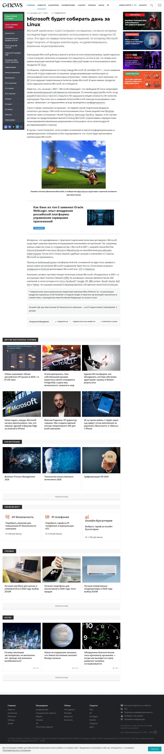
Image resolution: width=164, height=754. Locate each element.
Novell (105, 281)
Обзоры (11, 720)
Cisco (62, 281)
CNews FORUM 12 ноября (11, 17)
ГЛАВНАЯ (31, 5)
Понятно (154, 749)
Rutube (93, 720)
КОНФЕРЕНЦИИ (68, 5)
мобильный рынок (47, 262)
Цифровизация (10, 67)
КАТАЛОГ (143, 5)
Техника (39, 720)
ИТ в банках (9, 88)
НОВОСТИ (41, 5)
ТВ (108, 5)
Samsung (79, 114)
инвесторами (33, 253)
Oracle (112, 281)
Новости (11, 709)
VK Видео (94, 716)
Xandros (90, 114)
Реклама (67, 713)
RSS (125, 709)
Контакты (68, 720)
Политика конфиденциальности (138, 712)
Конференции (42, 709)
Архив (10, 723)
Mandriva (71, 250)
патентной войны (93, 54)
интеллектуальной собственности (50, 92)
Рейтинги (8, 115)
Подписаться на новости (84, 322)
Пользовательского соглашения (17, 750)
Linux (43, 64)
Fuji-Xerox (69, 114)
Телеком (8, 99)
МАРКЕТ (82, 5)
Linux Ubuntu (57, 250)
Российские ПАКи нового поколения (11, 61)
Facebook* (71, 281)
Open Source (82, 191)
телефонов (32, 269)
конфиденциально (95, 102)
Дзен (92, 727)
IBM (91, 281)
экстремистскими (89, 297)
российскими (104, 250)
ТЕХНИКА (92, 5)
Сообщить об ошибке (133, 716)
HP (86, 281)
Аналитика (53, 5)
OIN (66, 277)
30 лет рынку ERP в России (11, 47)
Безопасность (10, 78)
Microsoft (78, 61)
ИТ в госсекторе (10, 83)
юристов (97, 92)
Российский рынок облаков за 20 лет (11, 39)
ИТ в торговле (10, 94)
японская (39, 61)
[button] (151, 5)
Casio (42, 73)
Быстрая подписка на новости (137, 705)
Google (80, 281)
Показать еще (61, 497)
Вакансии (68, 716)
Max (91, 709)
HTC (81, 269)
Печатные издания (44, 727)
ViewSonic (90, 269)
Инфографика (10, 120)
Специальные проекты (46, 713)
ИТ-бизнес (8, 109)
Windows (109, 111)
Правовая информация (134, 719)
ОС (28, 80)
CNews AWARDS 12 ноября (11, 25)
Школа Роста (9, 33)
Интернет (8, 104)
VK (91, 713)
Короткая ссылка (109, 322)
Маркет (39, 716)
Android (45, 269)
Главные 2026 (13, 54)
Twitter (36, 284)
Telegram (94, 723)
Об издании (69, 709)
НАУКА (101, 5)
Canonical (31, 250)
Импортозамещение (12, 72)
